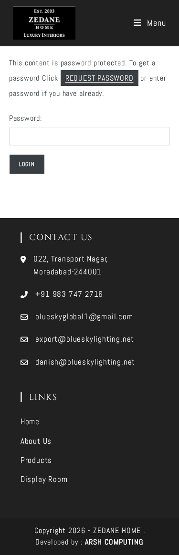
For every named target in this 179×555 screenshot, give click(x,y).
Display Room (44, 479)
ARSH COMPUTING (114, 542)
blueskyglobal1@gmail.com (84, 316)
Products (36, 460)
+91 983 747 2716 (69, 294)
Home (30, 421)
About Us (36, 441)
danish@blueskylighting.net (85, 361)
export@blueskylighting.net (84, 339)
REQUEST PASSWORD (99, 78)
